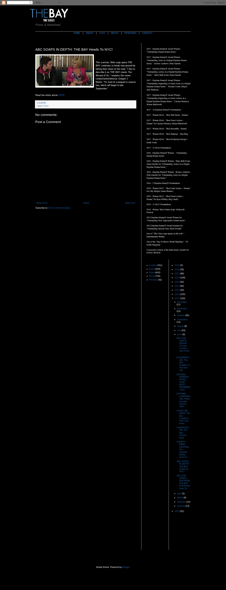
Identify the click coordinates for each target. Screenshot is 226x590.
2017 (177, 273)
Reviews (153, 280)
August (180, 326)
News (152, 272)
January (181, 506)
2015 (177, 282)
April (179, 493)
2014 (177, 286)
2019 (177, 265)
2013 (177, 290)
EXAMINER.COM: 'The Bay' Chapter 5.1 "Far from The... (184, 363)
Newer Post (41, 203)
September (182, 319)
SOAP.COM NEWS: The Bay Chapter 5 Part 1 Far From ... (183, 417)
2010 (177, 511)
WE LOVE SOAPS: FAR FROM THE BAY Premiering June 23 (183, 482)
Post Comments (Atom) (59, 208)
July (179, 330)
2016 (177, 277)
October (181, 315)
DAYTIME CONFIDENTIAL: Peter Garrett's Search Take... (183, 400)
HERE (61, 95)
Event (152, 269)
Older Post (130, 203)
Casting (153, 265)
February (181, 502)
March (180, 497)
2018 (177, 269)
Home (86, 203)
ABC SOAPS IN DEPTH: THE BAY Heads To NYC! (183, 466)
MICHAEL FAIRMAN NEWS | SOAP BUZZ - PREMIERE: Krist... (183, 382)
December (182, 302)
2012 (177, 294)
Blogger (126, 567)
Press (46, 106)
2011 (177, 298)
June (179, 334)
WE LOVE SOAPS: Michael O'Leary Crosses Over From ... (183, 346)
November (182, 308)
